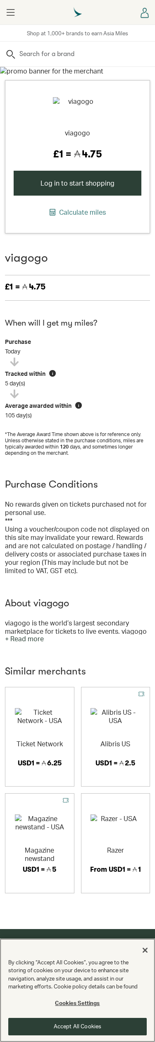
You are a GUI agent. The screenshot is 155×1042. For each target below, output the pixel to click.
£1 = (25, 287)
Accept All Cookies (77, 1026)
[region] (77, 990)
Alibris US (115, 743)
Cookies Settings (77, 1003)
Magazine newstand (40, 854)
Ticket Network (40, 743)
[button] (10, 12)
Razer (115, 850)
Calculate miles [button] (81, 212)
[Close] (145, 950)
